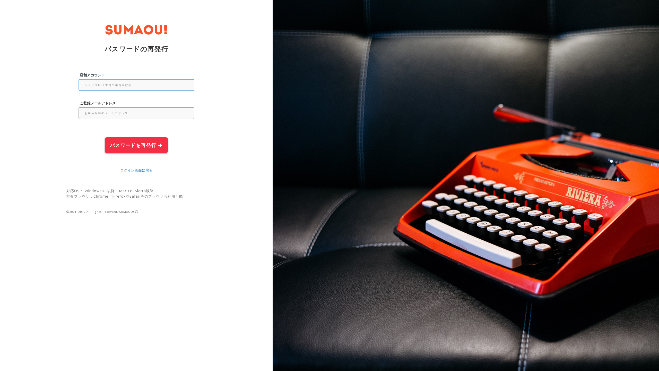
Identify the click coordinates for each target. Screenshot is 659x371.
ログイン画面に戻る (136, 170)
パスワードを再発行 (134, 145)
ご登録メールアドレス (98, 102)
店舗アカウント (92, 74)
